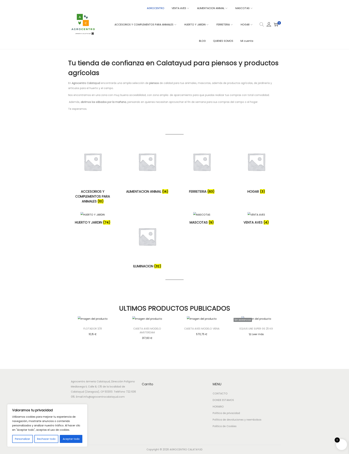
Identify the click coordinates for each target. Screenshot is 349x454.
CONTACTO (220, 393)
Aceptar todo (71, 439)
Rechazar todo (46, 439)
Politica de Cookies (224, 426)
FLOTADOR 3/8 (92, 328)
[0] (276, 24)
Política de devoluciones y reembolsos (237, 419)
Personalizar (22, 439)
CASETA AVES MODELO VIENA (201, 328)
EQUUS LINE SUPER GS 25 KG (256, 328)
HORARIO (218, 406)
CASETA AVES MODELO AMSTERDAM (147, 330)
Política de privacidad (226, 413)
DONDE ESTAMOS (223, 400)
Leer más (258, 334)
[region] (47, 425)
